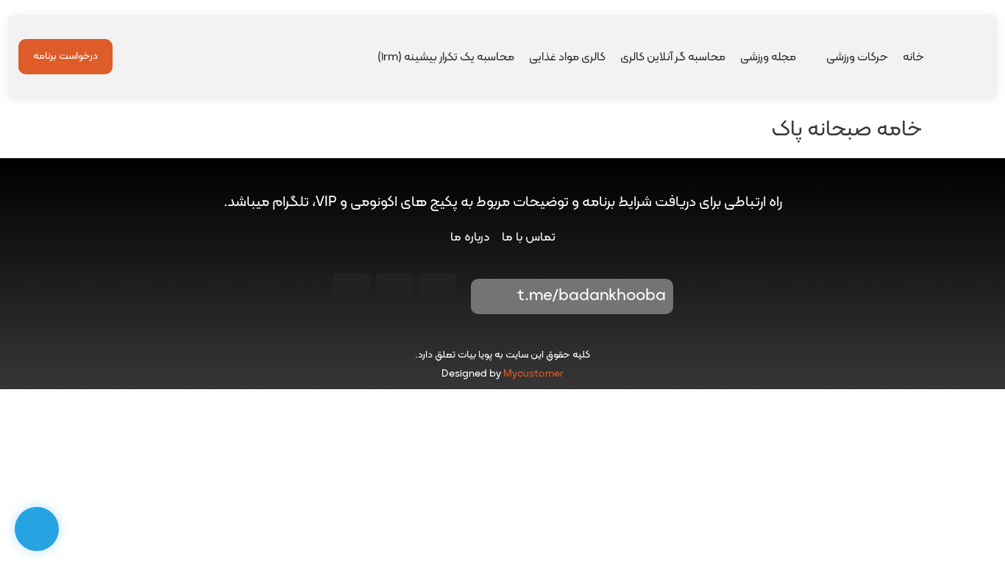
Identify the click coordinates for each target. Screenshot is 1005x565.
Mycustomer (533, 374)
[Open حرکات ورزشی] (817, 57)
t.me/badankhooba (591, 296)
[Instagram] (437, 291)
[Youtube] (394, 291)
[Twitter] (351, 291)
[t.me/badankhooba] (492, 296)
